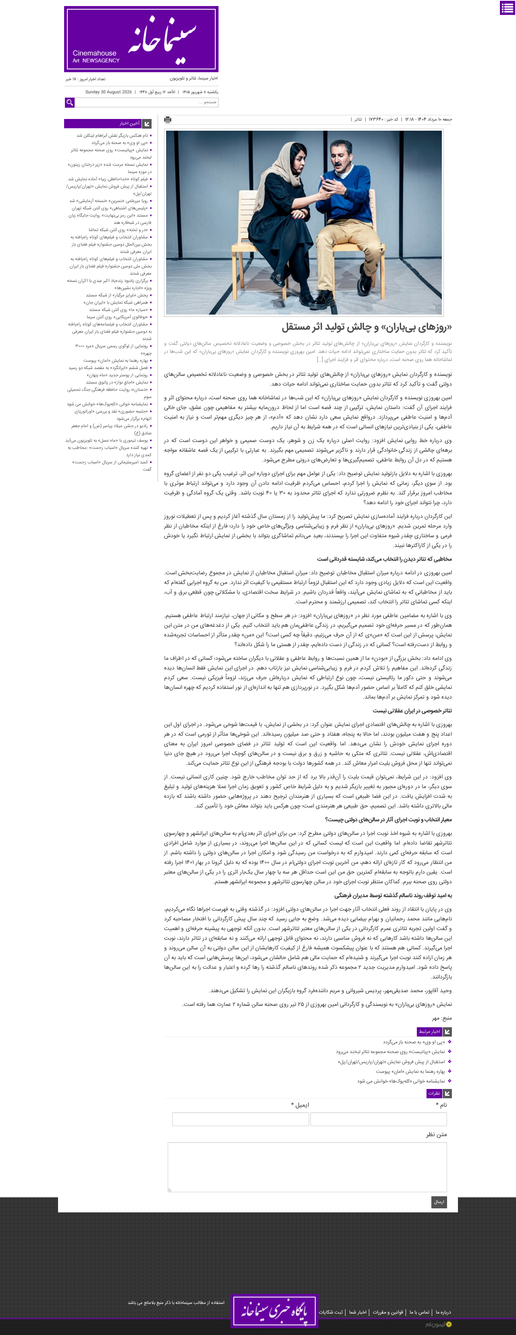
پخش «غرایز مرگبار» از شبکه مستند (117, 295)
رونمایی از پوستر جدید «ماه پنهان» (117, 375)
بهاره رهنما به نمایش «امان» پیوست (414, 1072)
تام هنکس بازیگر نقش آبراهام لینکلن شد (112, 135)
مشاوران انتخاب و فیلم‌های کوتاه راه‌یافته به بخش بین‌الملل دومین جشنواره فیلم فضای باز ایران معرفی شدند (111, 244)
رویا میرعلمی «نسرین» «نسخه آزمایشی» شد (108, 201)
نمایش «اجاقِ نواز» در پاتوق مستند (117, 382)
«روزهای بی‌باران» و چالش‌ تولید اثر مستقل (367, 327)
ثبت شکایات (331, 1312)
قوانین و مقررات (388, 1312)
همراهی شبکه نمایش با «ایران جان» (115, 302)
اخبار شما (357, 1312)
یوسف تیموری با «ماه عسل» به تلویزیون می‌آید (106, 440)
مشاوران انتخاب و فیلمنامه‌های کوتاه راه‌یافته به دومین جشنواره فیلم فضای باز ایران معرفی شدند (110, 331)
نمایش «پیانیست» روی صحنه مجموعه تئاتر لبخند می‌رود (394, 1052)
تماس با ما (419, 1312)
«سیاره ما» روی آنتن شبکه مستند (118, 310)
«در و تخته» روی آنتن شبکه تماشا (118, 230)
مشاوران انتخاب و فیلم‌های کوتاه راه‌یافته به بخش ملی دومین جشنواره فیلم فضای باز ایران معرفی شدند (111, 266)
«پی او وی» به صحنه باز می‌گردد (417, 1042)
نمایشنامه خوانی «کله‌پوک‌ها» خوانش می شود (404, 1081)
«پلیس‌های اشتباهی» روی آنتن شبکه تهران (110, 208)
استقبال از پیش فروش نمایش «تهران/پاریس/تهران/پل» (395, 1062)
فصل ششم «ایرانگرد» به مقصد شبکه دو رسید (108, 368)
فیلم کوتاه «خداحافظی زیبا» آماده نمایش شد (108, 179)
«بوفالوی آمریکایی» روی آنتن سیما (117, 317)
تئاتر (358, 119)
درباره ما (443, 1312)
